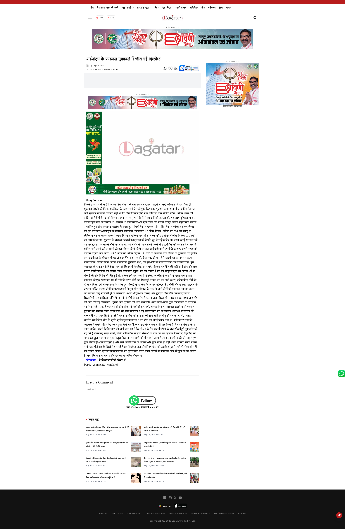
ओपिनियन (194, 7)
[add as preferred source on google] (189, 68)
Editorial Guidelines (201, 514)
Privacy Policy (133, 514)
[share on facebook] (165, 68)
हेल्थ (221, 7)
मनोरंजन (211, 7)
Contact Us (117, 514)
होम (92, 7)
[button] (90, 17)
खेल (203, 7)
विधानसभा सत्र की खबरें (107, 7)
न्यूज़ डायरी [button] (126, 7)
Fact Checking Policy (224, 514)
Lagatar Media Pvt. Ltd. (184, 521)
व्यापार (228, 7)
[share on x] (170, 68)
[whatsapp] (176, 68)
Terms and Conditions (154, 514)
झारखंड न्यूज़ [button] (143, 7)
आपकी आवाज (180, 7)
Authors (242, 514)
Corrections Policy (178, 514)
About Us (103, 514)
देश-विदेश (166, 7)
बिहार (157, 7)
